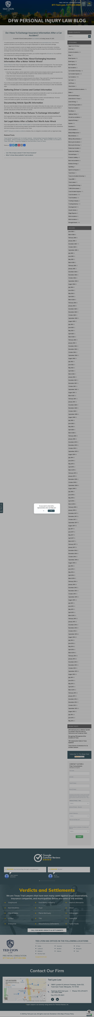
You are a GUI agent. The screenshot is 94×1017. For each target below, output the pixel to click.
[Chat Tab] (47, 508)
